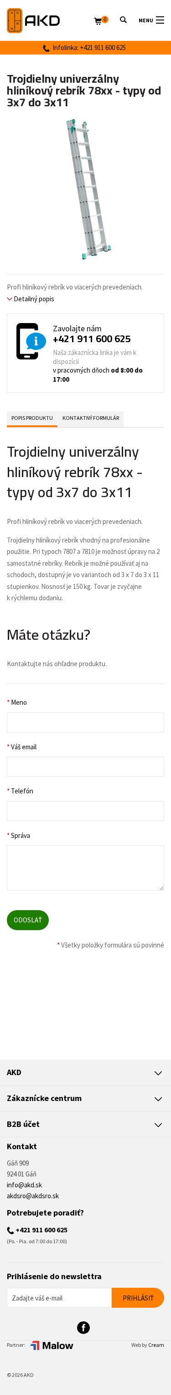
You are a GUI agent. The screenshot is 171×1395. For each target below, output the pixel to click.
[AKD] (50, 20)
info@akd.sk (24, 1185)
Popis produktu (32, 417)
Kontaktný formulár (90, 417)
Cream (156, 1344)
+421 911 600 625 (92, 338)
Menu (146, 20)
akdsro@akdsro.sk (33, 1195)
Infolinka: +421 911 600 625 (88, 47)
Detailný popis (33, 298)
